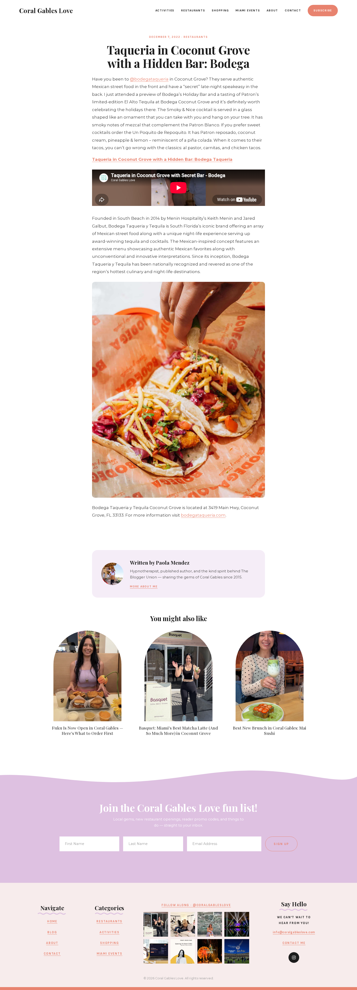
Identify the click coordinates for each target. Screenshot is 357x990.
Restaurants (193, 10)
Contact (293, 10)
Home (52, 921)
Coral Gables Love (46, 10)
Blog (52, 932)
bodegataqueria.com (203, 515)
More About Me (144, 586)
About (272, 10)
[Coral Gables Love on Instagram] (294, 957)
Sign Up (281, 844)
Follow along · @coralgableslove (196, 905)
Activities (165, 10)
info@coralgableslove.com (294, 932)
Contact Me (294, 943)
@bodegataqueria (149, 79)
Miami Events (248, 10)
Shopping (220, 10)
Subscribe (323, 10)
